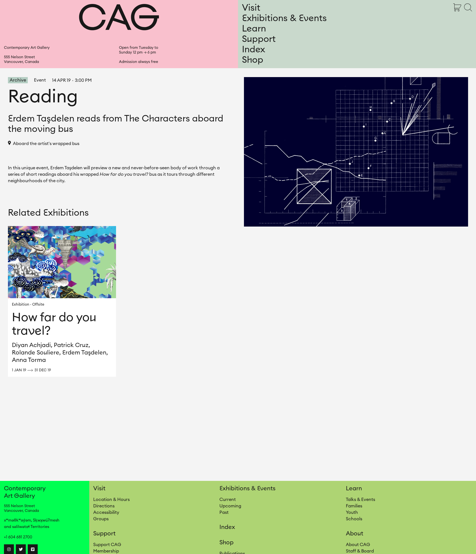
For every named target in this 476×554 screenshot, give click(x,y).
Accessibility (106, 512)
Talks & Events (360, 499)
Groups (101, 519)
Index (253, 49)
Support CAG (107, 544)
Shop (252, 60)
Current (227, 499)
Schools (354, 519)
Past (224, 512)
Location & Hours (111, 499)
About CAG (358, 544)
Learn (254, 28)
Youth (352, 512)
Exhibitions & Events (284, 18)
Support (259, 39)
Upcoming (230, 506)
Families (354, 506)
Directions (104, 506)
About (354, 534)
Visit (251, 7)
